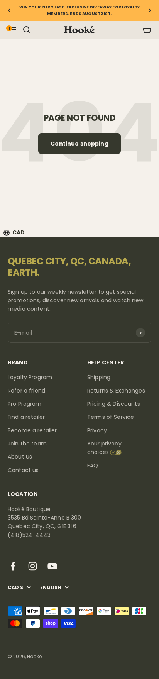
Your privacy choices (104, 448)
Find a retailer (26, 417)
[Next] (150, 10)
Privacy (97, 430)
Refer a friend (26, 391)
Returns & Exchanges (116, 391)
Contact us (23, 470)
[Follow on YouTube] (52, 566)
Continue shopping (79, 143)
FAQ (92, 465)
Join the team (27, 443)
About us (20, 457)
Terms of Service (110, 417)
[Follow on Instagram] (32, 566)
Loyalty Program (30, 377)
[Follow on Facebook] (13, 566)
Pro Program (25, 404)
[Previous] (9, 10)
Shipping (98, 377)
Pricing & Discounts (113, 404)
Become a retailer (32, 430)
